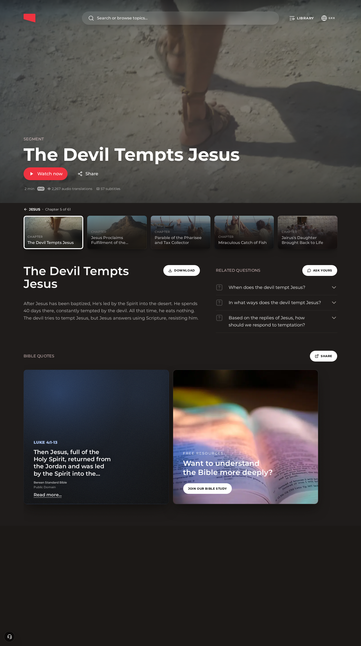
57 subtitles (110, 189)
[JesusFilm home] (29, 18)
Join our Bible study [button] (207, 488)
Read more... (48, 495)
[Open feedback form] (9, 636)
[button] (319, 270)
